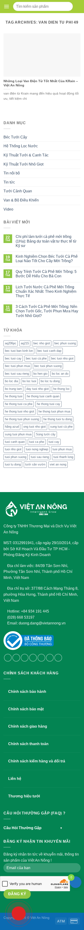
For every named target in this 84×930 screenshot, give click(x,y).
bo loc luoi (29, 381)
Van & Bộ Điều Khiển (21, 200)
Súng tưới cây (46, 434)
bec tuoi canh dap (49, 350)
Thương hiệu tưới (24, 796)
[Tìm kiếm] (67, 6)
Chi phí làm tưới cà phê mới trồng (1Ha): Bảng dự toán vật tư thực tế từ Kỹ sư (46, 241)
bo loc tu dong (50, 381)
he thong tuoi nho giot (19, 411)
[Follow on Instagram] (16, 658)
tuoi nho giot (13, 449)
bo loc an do (60, 373)
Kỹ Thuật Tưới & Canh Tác (26, 155)
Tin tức (9, 182)
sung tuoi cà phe (61, 426)
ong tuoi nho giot (34, 426)
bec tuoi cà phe (36, 358)
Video (8, 209)
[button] (6, 6)
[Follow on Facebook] (8, 658)
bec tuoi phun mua (17, 366)
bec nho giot (41, 343)
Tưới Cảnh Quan (18, 191)
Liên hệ (14, 779)
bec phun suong (65, 343)
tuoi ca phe (36, 442)
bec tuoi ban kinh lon (19, 350)
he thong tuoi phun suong (22, 419)
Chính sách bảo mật (26, 709)
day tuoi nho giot (37, 389)
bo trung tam (13, 389)
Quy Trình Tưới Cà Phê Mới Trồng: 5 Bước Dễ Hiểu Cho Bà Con (46, 274)
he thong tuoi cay (48, 404)
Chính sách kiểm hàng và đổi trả (36, 761)
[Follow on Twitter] (24, 658)
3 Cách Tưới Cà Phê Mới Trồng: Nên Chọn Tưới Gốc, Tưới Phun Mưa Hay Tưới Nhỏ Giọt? (47, 311)
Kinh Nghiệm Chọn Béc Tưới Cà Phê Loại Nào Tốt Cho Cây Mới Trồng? (47, 258)
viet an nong (58, 464)
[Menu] (7, 6)
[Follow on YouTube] (58, 658)
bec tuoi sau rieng (17, 373)
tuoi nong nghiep (37, 449)
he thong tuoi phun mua (54, 411)
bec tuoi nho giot (62, 358)
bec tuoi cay (13, 358)
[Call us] (41, 658)
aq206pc (10, 343)
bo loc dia (11, 381)
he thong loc (61, 389)
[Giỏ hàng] (77, 6)
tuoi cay (54, 442)
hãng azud (12, 426)
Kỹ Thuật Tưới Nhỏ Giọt (23, 164)
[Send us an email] (33, 658)
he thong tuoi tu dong (57, 419)
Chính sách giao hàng (27, 726)
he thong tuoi (13, 396)
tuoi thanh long (63, 457)
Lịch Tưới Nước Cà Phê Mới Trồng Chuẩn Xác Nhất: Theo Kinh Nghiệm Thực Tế (46, 291)
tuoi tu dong (13, 464)
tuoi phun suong (15, 457)
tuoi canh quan (15, 442)
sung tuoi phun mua (18, 434)
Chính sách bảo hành (27, 692)
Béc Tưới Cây (15, 137)
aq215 (25, 343)
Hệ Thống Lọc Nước (21, 146)
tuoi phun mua (62, 449)
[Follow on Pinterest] (50, 658)
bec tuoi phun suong (48, 366)
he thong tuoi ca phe (18, 404)
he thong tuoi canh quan (43, 396)
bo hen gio (40, 373)
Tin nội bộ (12, 173)
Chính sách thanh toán (28, 744)
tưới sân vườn (35, 464)
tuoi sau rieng (40, 457)
